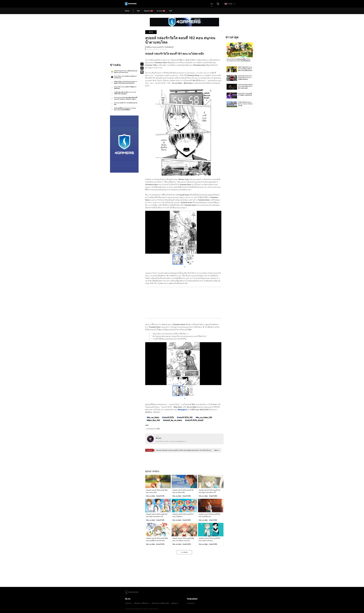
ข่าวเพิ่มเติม (184, 552)
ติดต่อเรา (174, 603)
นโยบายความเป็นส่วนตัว (160, 603)
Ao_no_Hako (150, 496)
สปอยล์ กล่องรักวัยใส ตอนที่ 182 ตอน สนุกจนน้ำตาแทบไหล (180, 40)
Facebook (191, 603)
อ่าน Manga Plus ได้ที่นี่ (153, 429)
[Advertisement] (124, 47)
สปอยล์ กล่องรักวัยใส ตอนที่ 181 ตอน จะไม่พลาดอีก (174, 53)
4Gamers (128, 603)
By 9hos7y (163, 49)
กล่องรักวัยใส (160, 496)
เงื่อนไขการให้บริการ (141, 603)
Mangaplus (182, 410)
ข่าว (212, 4)
